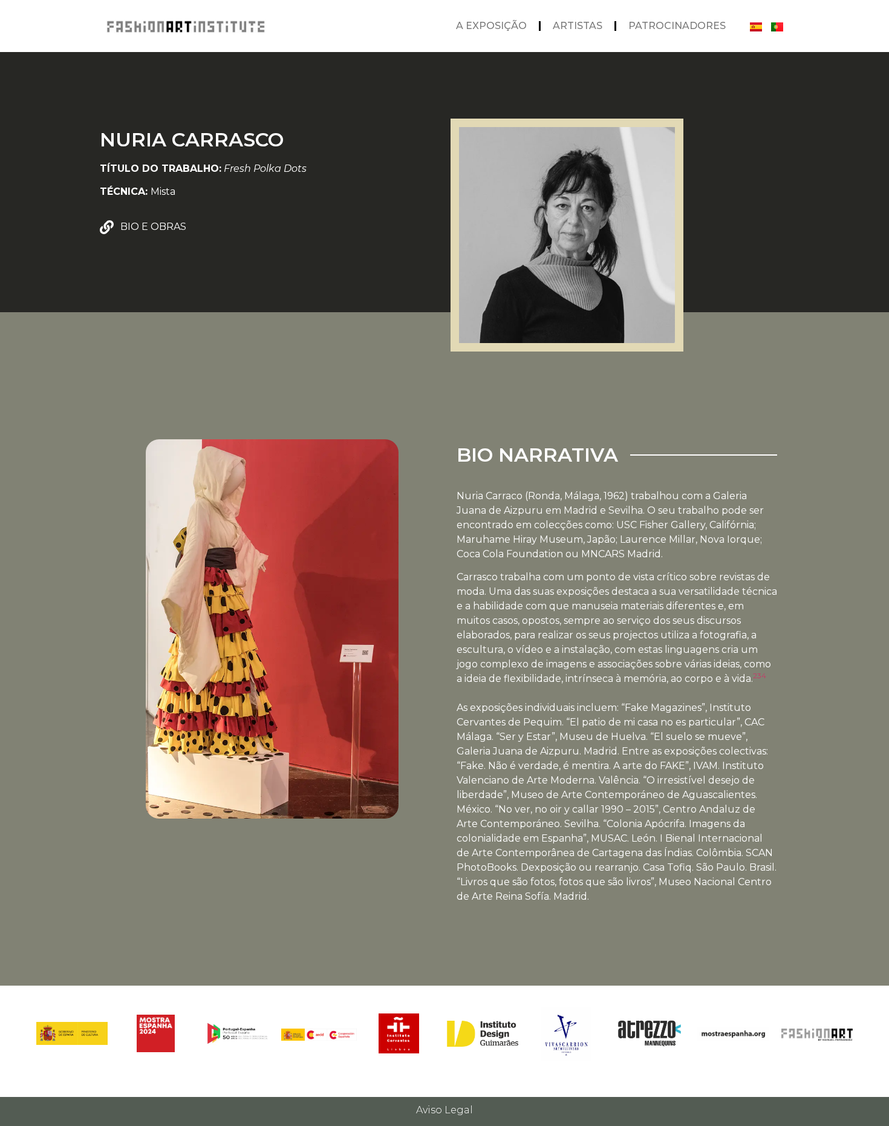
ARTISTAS (577, 25)
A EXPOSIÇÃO (491, 25)
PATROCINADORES (677, 25)
